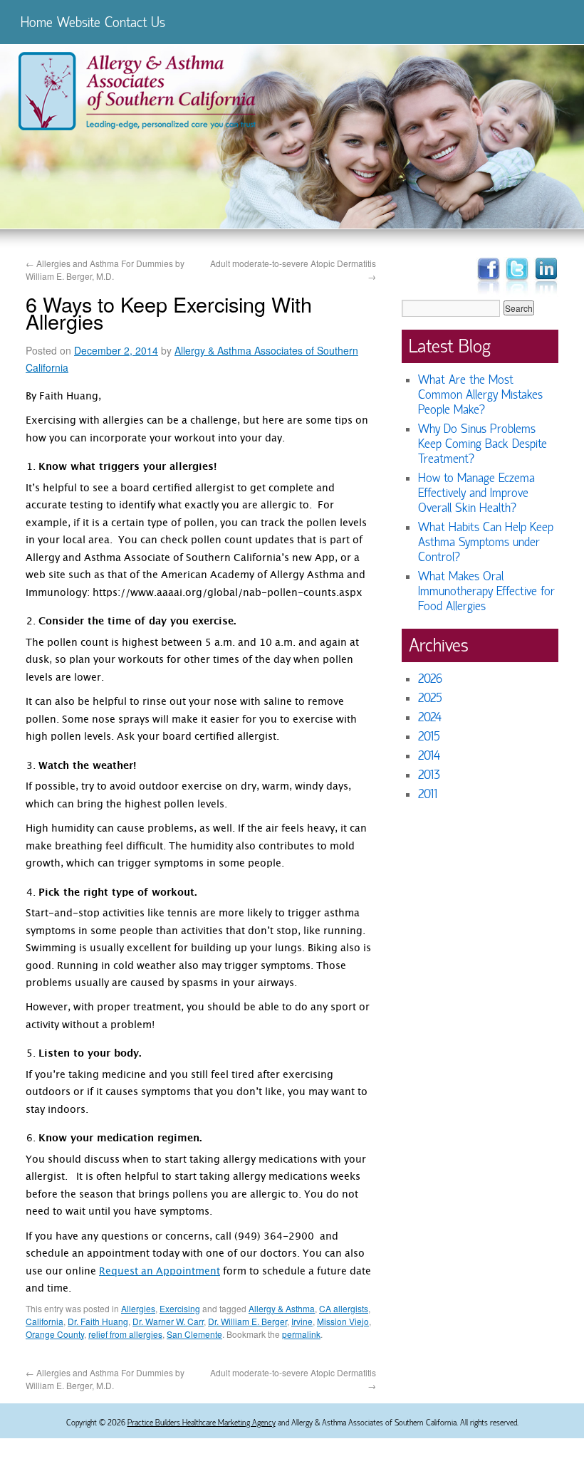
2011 (427, 794)
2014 (429, 755)
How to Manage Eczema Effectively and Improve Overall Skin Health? (476, 493)
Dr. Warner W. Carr (168, 1321)
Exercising (180, 1308)
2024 (430, 717)
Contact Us (135, 22)
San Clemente (194, 1334)
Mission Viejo (343, 1321)
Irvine (302, 1321)
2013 (429, 775)
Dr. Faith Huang (98, 1321)
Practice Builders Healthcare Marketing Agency (201, 1423)
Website (78, 22)
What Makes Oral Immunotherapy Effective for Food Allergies (486, 591)
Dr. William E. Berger (247, 1321)
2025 (430, 698)
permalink (301, 1334)
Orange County (55, 1334)
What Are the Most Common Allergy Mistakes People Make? (480, 394)
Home (37, 22)
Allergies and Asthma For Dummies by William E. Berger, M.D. (105, 269)
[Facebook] (488, 295)
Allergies (138, 1308)
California (44, 1321)
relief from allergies (125, 1334)
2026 (430, 678)
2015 (429, 736)
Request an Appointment (159, 1272)
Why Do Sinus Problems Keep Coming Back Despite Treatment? (482, 444)
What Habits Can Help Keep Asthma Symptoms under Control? (485, 542)
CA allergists (343, 1308)
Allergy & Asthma (282, 1308)
